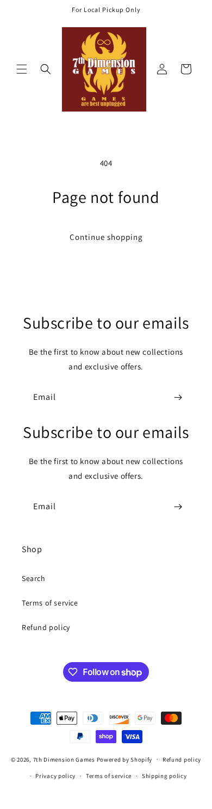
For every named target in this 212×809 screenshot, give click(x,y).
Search (34, 578)
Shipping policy (164, 776)
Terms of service (50, 603)
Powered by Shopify (125, 759)
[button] (22, 69)
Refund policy (46, 627)
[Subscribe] (178, 397)
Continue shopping (106, 237)
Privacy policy (55, 776)
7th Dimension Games (64, 759)
